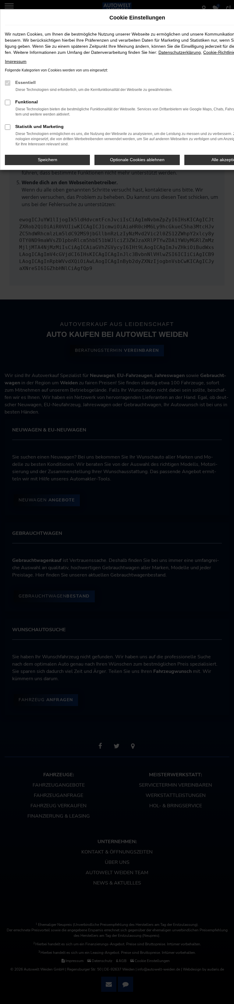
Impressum (16, 61)
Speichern (47, 159)
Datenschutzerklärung (179, 52)
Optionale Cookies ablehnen (137, 159)
